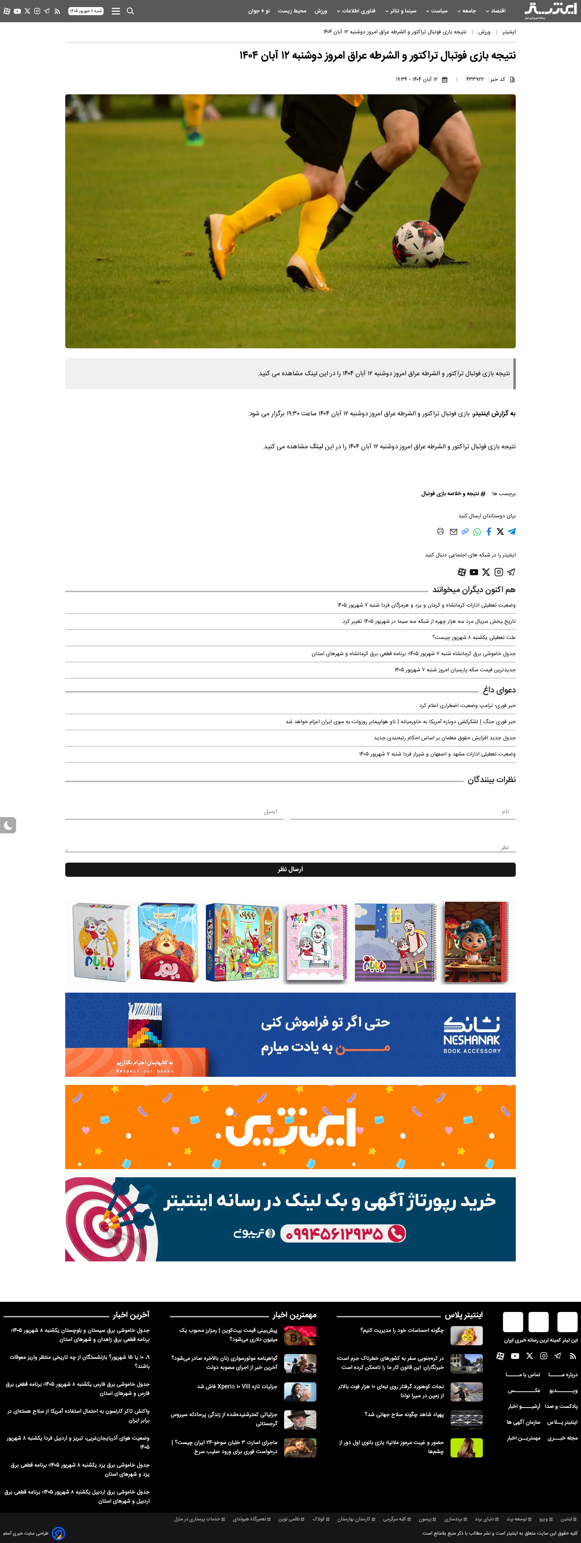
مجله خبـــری (562, 1438)
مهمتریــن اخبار (523, 1438)
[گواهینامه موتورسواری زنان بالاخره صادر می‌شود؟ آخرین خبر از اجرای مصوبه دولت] (300, 1363)
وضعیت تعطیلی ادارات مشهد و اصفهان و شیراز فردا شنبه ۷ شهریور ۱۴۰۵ (437, 754)
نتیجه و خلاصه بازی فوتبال (450, 494)
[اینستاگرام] (37, 11)
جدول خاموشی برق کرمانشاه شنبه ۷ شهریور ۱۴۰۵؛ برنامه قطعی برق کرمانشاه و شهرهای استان (414, 653)
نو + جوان (259, 11)
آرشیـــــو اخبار (524, 1406)
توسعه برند (516, 1519)
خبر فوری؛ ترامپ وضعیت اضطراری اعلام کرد (467, 705)
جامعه (469, 11)
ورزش (321, 11)
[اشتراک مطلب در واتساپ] (476, 535)
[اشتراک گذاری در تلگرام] (512, 534)
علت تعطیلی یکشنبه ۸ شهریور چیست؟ (474, 637)
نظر (505, 847)
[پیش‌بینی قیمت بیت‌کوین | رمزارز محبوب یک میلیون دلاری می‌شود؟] (300, 1335)
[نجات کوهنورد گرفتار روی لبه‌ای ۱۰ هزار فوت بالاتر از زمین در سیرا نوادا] (467, 1392)
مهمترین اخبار (294, 1315)
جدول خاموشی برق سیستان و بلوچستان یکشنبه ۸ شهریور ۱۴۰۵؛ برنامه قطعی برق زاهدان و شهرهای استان (80, 1335)
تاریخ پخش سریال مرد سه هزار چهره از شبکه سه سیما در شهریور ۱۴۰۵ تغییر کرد (429, 621)
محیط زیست (293, 11)
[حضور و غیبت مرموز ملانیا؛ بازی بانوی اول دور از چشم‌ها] (467, 1447)
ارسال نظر (290, 869)
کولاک (318, 1519)
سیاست (440, 11)
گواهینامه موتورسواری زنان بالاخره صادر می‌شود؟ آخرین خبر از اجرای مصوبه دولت (224, 1363)
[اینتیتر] (551, 11)
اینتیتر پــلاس (562, 1422)
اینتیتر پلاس (464, 1315)
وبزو (543, 1519)
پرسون (425, 1519)
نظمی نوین (289, 1519)
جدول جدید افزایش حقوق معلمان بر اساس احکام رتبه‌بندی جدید (445, 738)
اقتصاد (499, 11)
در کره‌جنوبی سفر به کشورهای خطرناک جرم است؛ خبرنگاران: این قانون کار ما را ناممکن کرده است (390, 1363)
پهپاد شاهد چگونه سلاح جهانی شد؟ (404, 1414)
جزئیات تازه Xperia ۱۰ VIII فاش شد (237, 1386)
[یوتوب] (17, 11)
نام (505, 811)
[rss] (57, 11)
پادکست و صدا (561, 1406)
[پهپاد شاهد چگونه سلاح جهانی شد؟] (467, 1419)
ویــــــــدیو (563, 1390)
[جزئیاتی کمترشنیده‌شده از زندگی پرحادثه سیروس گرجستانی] (300, 1419)
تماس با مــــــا (523, 1375)
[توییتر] (27, 11)
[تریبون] (290, 1219)
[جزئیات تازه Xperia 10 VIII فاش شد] (300, 1392)
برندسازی (453, 1519)
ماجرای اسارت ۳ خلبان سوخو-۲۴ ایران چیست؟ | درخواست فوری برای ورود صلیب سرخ (224, 1447)
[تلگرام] (47, 11)
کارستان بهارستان (354, 1519)
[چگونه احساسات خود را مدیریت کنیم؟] (467, 1335)
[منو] (115, 11)
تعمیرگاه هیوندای (249, 1519)
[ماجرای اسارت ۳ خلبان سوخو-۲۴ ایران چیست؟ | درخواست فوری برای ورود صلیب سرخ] (300, 1447)
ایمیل (270, 811)
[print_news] (440, 532)
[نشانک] (290, 1035)
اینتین (566, 1519)
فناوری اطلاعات (359, 11)
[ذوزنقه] (290, 942)
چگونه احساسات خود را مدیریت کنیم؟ (402, 1330)
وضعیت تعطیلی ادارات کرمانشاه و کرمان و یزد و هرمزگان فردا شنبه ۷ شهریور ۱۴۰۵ (426, 605)
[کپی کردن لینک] (465, 534)
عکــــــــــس (524, 1390)
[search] (130, 11)
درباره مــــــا (563, 1375)
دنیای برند (484, 1519)
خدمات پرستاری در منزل (197, 1519)
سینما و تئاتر (404, 11)
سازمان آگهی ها (523, 1422)
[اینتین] (290, 1127)
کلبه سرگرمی (394, 1519)
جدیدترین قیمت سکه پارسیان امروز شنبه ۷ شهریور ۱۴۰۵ (455, 670)
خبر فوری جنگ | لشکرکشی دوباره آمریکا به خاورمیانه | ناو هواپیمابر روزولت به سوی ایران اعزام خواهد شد (400, 722)
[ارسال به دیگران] (453, 535)
